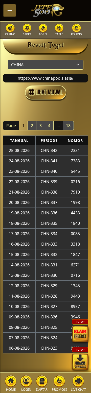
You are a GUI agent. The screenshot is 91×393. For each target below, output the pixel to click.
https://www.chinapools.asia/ (46, 78)
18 (68, 125)
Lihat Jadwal (48, 92)
